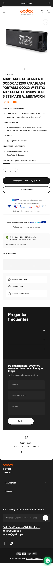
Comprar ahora (26, 189)
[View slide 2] (25, 452)
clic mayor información (31, 117)
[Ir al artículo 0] (25, 69)
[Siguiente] (49, 3)
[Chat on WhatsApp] (48, 561)
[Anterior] (4, 3)
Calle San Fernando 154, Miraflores (21, 527)
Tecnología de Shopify (34, 559)
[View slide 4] (31, 452)
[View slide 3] (28, 452)
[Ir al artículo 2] (28, 69)
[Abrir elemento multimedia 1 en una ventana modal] (45, 22)
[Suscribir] (45, 518)
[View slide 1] (21, 452)
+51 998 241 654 (12, 530)
